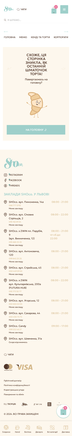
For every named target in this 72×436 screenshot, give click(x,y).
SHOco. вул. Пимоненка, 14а (26, 202)
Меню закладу (16, 208)
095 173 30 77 (15, 291)
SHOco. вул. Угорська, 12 (24, 300)
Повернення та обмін (14, 394)
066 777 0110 (15, 205)
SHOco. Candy (17, 326)
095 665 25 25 (15, 242)
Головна (9, 37)
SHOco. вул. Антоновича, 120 (24, 253)
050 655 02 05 (15, 304)
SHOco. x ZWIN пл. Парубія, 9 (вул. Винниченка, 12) (26, 234)
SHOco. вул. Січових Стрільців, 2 (21, 216)
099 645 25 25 (15, 258)
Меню (23, 37)
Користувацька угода (14, 390)
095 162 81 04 (15, 222)
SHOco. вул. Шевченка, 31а (25, 338)
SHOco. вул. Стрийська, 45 (25, 267)
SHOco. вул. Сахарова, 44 (24, 313)
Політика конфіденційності (17, 385)
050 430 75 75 (15, 317)
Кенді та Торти (40, 37)
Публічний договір (12, 380)
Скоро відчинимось (18, 342)
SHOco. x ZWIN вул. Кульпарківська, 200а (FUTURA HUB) (25, 284)
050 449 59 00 (15, 271)
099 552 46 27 (15, 329)
